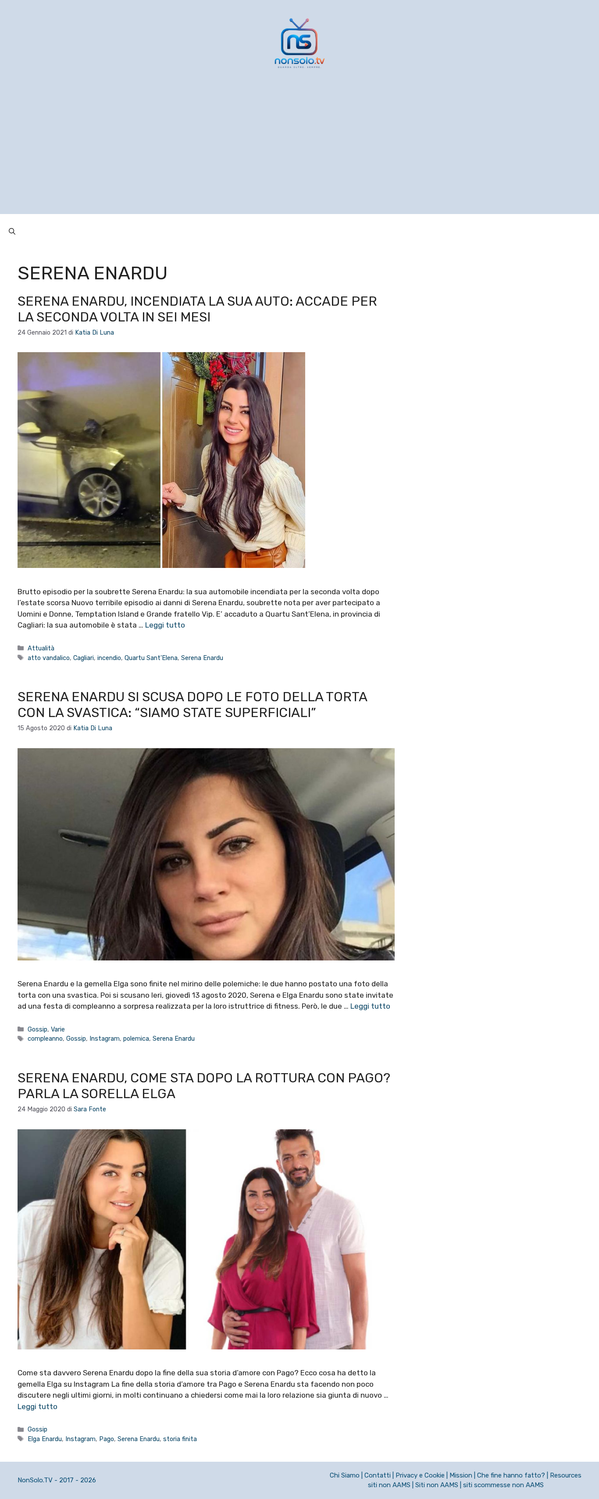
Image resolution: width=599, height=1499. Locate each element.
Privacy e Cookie (420, 1475)
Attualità (41, 648)
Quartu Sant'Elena (151, 658)
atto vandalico (49, 658)
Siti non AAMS (436, 1485)
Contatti (377, 1475)
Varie (58, 1029)
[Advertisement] (299, 152)
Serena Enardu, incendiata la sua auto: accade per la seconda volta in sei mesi (197, 309)
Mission (460, 1475)
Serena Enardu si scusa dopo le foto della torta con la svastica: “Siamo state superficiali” (192, 705)
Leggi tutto (165, 625)
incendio (109, 658)
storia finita (180, 1439)
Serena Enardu (202, 658)
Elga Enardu (45, 1439)
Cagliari (83, 658)
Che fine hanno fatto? (511, 1475)
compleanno (45, 1038)
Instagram (104, 1038)
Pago (106, 1439)
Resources (565, 1475)
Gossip (37, 1029)
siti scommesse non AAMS (503, 1485)
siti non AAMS (389, 1485)
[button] (12, 231)
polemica (136, 1038)
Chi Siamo (345, 1475)
